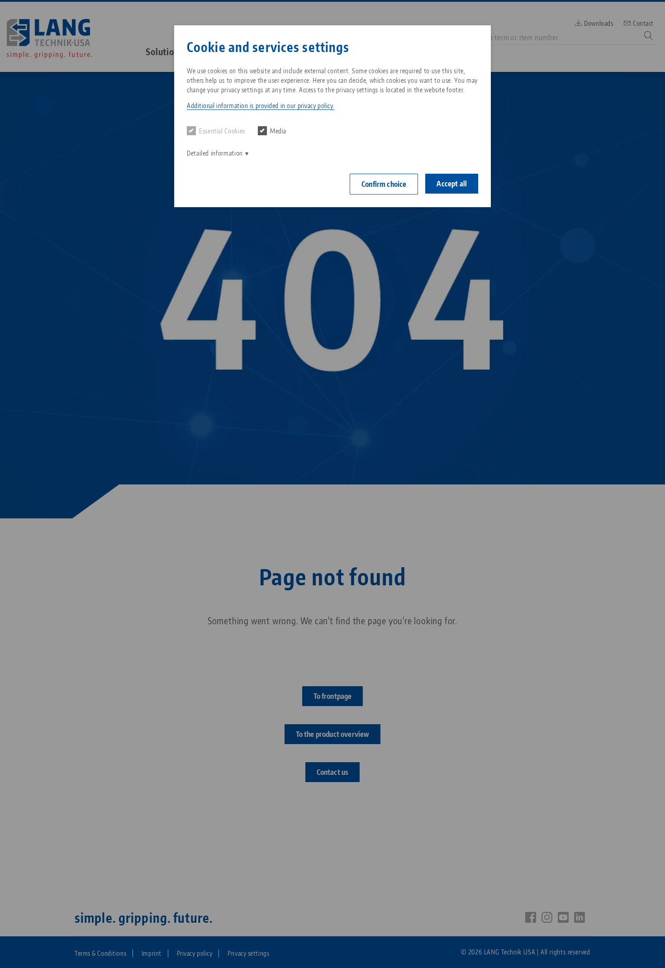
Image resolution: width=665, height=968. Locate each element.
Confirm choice (383, 184)
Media (278, 131)
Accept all (452, 183)
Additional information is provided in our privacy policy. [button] (260, 105)
